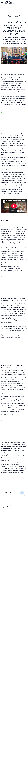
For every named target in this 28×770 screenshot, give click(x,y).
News (10, 16)
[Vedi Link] (22, 492)
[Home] (16, 2)
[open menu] (2, 2)
